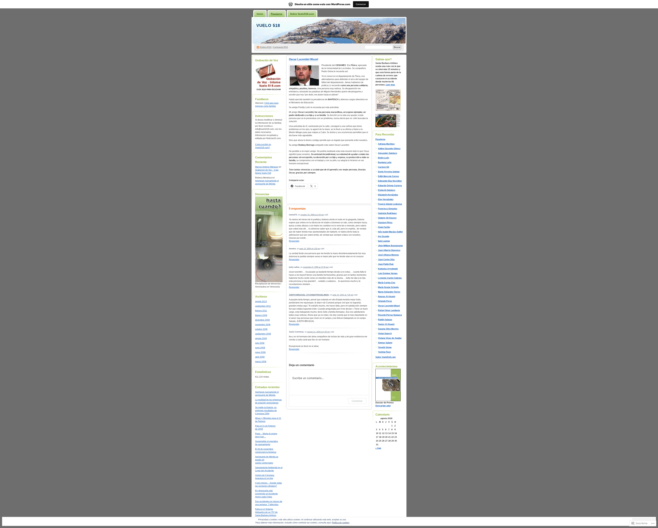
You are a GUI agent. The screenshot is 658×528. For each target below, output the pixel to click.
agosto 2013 (261, 301)
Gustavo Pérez (385, 222)
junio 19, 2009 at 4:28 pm (309, 249)
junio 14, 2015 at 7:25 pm (343, 295)
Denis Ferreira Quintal (388, 172)
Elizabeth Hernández (388, 195)
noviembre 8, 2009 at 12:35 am (316, 267)
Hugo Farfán (384, 227)
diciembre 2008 (262, 320)
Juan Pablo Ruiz (386, 264)
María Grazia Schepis (388, 287)
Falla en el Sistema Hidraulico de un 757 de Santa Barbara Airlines (266, 512)
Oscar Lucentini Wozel (303, 59)
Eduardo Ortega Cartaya (390, 185)
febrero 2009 (261, 315)
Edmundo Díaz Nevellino (390, 181)
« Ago (378, 448)
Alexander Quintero (387, 153)
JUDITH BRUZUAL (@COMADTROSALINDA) (309, 295)
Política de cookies (340, 522)
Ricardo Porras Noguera (390, 315)
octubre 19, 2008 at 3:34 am (312, 215)
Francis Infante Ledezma (390, 204)
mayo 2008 (260, 352)
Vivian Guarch (385, 333)
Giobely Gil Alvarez (387, 218)
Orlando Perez (385, 301)
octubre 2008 (261, 329)
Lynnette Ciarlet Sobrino (390, 278)
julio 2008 (259, 343)
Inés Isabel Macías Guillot (390, 232)
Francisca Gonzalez (387, 209)
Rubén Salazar (385, 319)
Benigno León (384, 162)
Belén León (383, 158)
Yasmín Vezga (385, 347)
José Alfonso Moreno (388, 255)
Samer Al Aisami (386, 324)
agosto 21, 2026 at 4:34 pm (318, 332)
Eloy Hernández (385, 199)
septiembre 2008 (263, 334)
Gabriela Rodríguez (387, 213)
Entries (265, 47)
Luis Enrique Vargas (388, 273)
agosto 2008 (261, 338)
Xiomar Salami (385, 343)
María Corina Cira (386, 282)
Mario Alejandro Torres (389, 292)
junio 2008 (260, 348)
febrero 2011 (261, 311)
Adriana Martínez (386, 144)
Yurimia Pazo (384, 352)
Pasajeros (276, 13)
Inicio (260, 13)
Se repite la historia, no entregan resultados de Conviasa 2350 (266, 410)
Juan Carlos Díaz (386, 259)
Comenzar (361, 4)
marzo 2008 (260, 361)
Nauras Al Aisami (386, 296)
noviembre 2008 (262, 324)
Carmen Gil (383, 167)
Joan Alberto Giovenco (389, 250)
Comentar (357, 400)
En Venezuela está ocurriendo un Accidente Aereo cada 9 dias (266, 493)
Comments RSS (280, 47)
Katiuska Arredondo (388, 269)
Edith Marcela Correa (388, 176)
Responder (294, 241)
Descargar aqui (383, 406)
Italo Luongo (384, 241)
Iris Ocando (383, 236)
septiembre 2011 (263, 306)
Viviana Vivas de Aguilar (390, 338)
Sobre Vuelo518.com (302, 13)
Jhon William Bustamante (390, 245)
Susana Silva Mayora (388, 329)
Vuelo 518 (268, 25)
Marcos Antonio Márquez (266, 167)
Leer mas (390, 85)
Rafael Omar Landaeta (389, 310)
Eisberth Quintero (386, 190)
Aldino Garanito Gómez (389, 148)
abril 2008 (260, 357)
